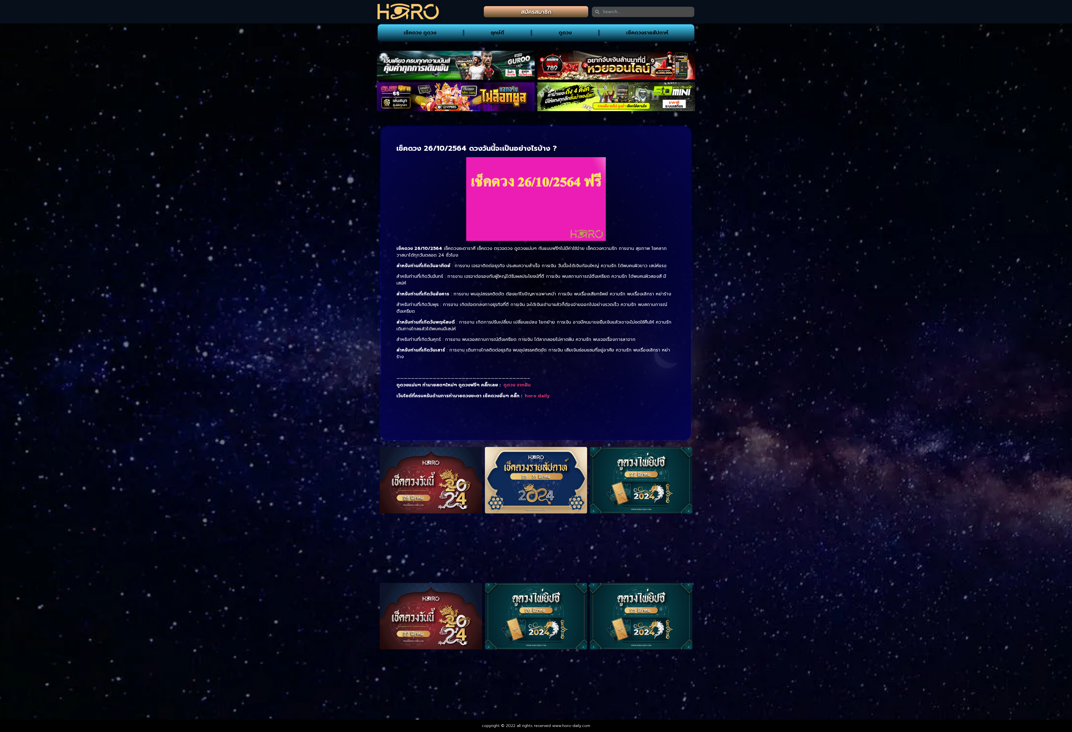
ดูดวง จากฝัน (517, 385)
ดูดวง (565, 33)
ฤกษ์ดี (497, 33)
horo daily (537, 396)
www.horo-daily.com (571, 726)
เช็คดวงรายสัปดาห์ (647, 33)
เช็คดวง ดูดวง (420, 33)
